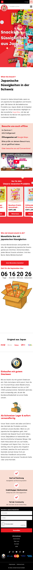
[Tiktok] (9, 551)
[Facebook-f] (19, 551)
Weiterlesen (12, 214)
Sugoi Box (16, 112)
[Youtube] (16, 551)
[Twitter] (23, 551)
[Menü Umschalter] (31, 6)
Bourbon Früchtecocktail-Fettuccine (12, 206)
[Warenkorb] (31, 2)
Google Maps (22, 137)
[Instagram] (13, 551)
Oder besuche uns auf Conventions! (16, 148)
